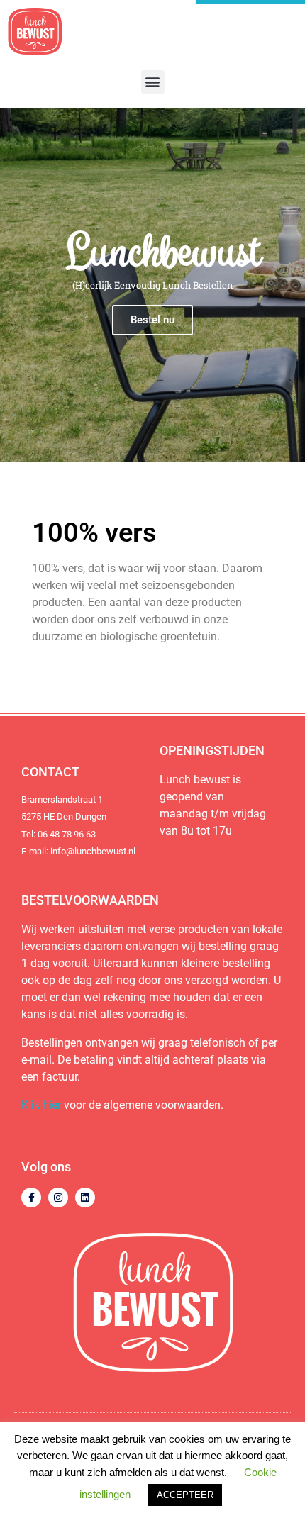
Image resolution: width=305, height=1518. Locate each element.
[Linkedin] (85, 1197)
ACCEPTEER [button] (185, 1495)
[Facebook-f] (31, 1197)
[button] (153, 82)
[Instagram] (58, 1197)
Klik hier (41, 1105)
